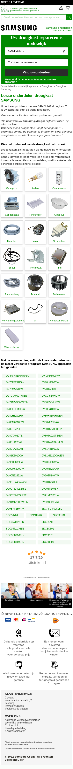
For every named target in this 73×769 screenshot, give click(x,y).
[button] (36, 51)
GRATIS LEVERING (12, 2)
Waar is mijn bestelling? (18, 700)
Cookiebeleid (12, 725)
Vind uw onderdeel (36, 72)
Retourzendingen (14, 705)
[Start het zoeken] (69, 17)
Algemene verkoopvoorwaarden (22, 719)
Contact (9, 697)
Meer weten (23, 744)
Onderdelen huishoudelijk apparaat (20, 86)
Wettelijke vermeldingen (18, 722)
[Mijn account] (60, 9)
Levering (9, 703)
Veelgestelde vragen (16, 708)
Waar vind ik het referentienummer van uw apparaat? (30, 80)
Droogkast (47, 86)
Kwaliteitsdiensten (15, 730)
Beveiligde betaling (15, 728)
